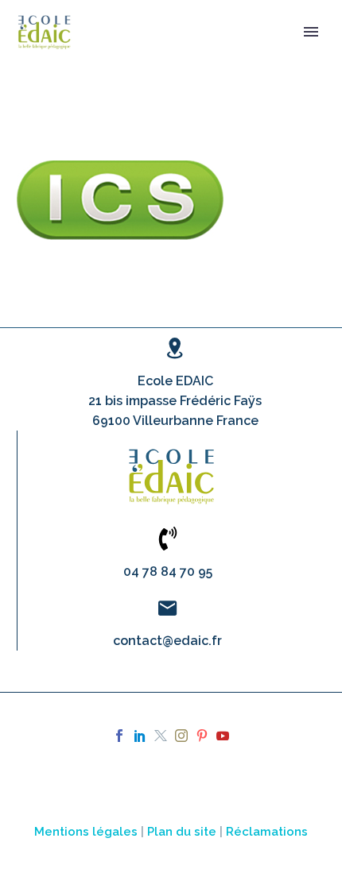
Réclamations (267, 831)
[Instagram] (181, 735)
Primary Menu (311, 32)
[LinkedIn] (140, 735)
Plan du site (181, 831)
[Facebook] (119, 735)
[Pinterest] (202, 735)
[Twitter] (160, 735)
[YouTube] (222, 735)
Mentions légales (86, 831)
